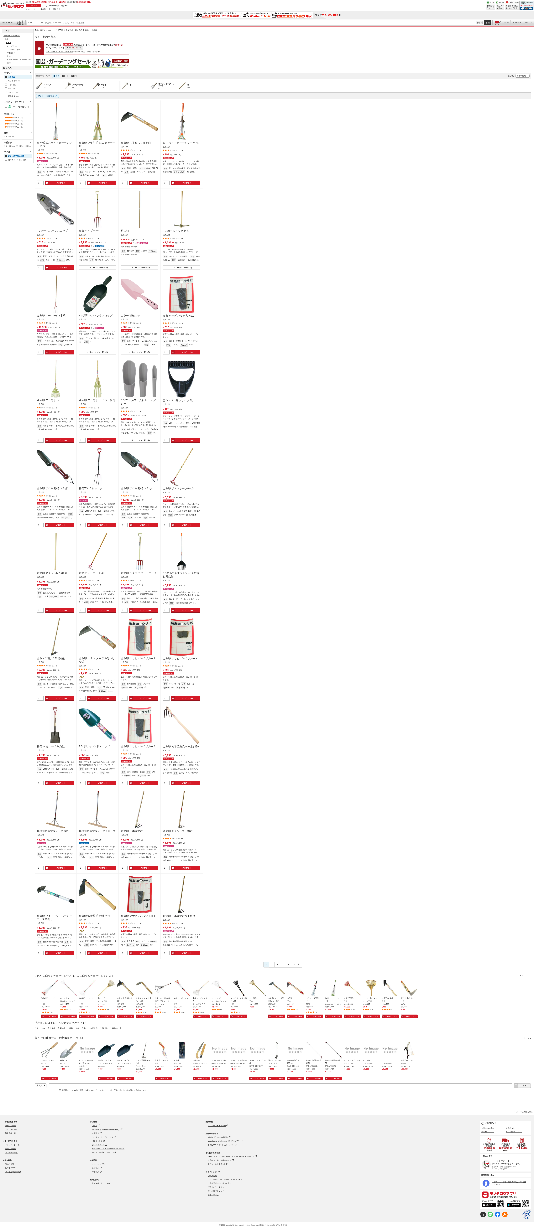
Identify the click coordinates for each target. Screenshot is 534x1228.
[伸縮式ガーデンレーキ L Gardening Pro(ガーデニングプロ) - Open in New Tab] (333, 988)
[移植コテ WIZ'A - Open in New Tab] (68, 1050)
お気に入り (528, 22)
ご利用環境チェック (216, 1191)
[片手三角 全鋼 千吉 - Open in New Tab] (390, 988)
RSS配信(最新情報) (13, 1172)
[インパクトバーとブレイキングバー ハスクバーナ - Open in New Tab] (87, 1050)
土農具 (30, 22)
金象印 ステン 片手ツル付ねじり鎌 (97, 660)
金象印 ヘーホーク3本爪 (51, 315)
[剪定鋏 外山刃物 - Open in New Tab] (182, 1050)
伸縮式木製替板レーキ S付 (52, 831)
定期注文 (44, 9)
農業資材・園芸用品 (74, 30)
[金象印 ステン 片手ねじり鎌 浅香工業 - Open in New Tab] (144, 988)
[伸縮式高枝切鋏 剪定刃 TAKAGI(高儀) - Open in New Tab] (314, 1050)
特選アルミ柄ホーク (91, 488)
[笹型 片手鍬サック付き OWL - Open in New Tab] (409, 988)
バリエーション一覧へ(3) (139, 352)
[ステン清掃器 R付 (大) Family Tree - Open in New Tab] (144, 1050)
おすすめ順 (521, 76)
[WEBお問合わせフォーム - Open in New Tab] (490, 5)
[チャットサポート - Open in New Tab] (500, 5)
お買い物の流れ (487, 1128)
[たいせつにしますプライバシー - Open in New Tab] (526, 1214)
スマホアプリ (10, 1168)
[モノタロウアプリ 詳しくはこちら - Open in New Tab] (505, 1194)
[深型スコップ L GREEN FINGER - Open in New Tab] (125, 1050)
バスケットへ (61, 183)
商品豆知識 (9, 1164)
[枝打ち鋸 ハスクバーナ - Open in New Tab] (371, 1050)
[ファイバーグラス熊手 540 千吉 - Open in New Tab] (238, 988)
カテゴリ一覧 (10, 1126)
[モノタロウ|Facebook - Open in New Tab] (497, 1217)
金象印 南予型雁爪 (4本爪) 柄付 (181, 746)
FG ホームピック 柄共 (176, 230)
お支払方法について (514, 1128)
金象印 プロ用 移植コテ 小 (136, 488)
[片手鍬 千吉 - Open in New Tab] (295, 988)
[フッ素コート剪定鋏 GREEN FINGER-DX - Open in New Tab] (238, 1050)
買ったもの (517, 22)
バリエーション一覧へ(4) (97, 352)
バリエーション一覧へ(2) (97, 267)
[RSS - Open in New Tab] (505, 1217)
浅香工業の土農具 (45, 36)
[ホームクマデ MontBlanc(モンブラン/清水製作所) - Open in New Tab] (68, 988)
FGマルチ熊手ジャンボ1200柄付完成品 (181, 575)
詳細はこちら (141, 1090)
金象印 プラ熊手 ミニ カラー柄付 (97, 144)
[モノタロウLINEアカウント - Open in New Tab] (490, 1217)
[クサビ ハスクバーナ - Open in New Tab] (390, 1050)
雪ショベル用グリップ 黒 (178, 400)
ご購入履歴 (55, 9)
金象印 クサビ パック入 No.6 (138, 746)
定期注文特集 (10, 1149)
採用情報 (93, 1160)
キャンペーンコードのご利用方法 (59, 52)
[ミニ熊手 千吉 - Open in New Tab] (257, 988)
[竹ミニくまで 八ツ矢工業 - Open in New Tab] (106, 988)
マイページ (30, 9)
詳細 (478, 23)
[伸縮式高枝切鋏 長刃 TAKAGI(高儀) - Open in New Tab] (333, 1050)
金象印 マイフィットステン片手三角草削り (54, 917)
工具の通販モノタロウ (44, 30)
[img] (13, 6)
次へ (295, 965)
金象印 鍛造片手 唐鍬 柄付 (94, 915)
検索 (488, 23)
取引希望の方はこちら (101, 1183)
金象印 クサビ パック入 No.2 (180, 658)
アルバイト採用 (98, 1164)
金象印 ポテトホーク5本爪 (178, 488)
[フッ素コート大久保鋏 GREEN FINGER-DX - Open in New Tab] (257, 1050)
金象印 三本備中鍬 (132, 831)
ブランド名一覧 (11, 1129)
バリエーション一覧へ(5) (139, 267)
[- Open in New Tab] (489, 1144)
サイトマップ (213, 1195)
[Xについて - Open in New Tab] (483, 1217)
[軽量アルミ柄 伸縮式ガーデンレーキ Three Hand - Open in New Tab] (163, 988)
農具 (87, 30)
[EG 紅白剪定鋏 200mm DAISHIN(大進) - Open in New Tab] (295, 1050)
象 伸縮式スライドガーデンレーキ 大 (54, 144)
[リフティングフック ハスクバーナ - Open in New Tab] (352, 1050)
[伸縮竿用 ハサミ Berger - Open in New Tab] (409, 1050)
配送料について (487, 1132)
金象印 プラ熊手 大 (48, 400)
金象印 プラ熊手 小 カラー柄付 (97, 400)
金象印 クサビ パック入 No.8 (138, 658)
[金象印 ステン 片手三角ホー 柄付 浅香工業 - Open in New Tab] (276, 988)
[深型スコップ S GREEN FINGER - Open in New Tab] (106, 1050)
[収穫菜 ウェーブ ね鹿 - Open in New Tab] (163, 1050)
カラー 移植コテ (130, 315)
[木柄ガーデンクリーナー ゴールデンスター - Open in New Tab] (201, 988)
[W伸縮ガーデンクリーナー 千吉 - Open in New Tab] (49, 988)
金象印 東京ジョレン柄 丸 (52, 573)
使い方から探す (11, 1153)
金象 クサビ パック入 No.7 (178, 315)
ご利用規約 (212, 1176)
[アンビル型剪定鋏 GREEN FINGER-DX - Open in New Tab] (220, 1050)
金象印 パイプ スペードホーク (139, 573)
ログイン (33, 5)
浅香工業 (59, 30)
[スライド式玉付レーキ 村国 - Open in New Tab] (314, 988)
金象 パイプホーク (90, 230)
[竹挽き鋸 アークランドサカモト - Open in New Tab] (201, 1050)
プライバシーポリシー (217, 1187)
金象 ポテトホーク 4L (91, 573)
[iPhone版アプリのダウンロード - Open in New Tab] (493, 1204)
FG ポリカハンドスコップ (94, 746)
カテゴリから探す (8, 22)
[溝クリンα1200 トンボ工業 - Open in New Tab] (276, 1050)
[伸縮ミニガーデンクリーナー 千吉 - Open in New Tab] (182, 988)
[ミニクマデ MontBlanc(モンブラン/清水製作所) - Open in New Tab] (220, 988)
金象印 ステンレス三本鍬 (178, 831)
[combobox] (260, 22)
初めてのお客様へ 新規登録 (58, 6)
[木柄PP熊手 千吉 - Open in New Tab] (352, 988)
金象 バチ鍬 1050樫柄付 (51, 658)
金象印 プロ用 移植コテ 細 (52, 488)
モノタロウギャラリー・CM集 (104, 1152)
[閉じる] (112, 73)
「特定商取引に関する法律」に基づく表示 (225, 1179)
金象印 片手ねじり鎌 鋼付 (136, 142)
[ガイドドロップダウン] (512, 7)
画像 (57, 76)
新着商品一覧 (10, 1133)
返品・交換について (514, 1132)
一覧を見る (79, 1038)
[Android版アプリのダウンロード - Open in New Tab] (518, 1204)
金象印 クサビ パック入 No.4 (138, 915)
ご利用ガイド (490, 1123)
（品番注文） (20, 22)
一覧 (66, 76)
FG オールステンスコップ (52, 230)
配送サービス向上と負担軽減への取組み (108, 1149)
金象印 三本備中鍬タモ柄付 (179, 915)
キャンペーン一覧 (12, 1145)
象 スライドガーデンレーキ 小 (181, 142)
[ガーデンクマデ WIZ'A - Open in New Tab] (49, 1050)
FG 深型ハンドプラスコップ (95, 315)
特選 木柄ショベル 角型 (51, 746)
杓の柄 (125, 230)
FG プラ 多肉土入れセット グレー (138, 402)
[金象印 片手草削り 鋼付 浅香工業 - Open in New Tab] (125, 988)
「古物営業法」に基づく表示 (219, 1183)
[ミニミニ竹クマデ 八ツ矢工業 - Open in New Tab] (371, 988)
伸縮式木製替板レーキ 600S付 (97, 831)
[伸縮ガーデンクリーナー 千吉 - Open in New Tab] (87, 988)
